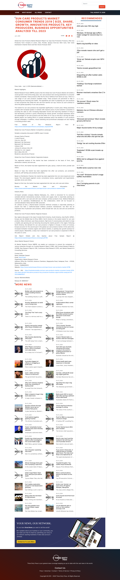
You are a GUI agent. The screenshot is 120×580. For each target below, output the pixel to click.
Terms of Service (64, 571)
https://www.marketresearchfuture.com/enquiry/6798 (31, 238)
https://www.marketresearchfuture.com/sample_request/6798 (34, 126)
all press (38, 12)
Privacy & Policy (75, 571)
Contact (48, 12)
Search (102, 6)
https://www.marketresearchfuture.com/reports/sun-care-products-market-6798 (40, 188)
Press (41, 571)
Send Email (22, 257)
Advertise (47, 571)
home (17, 12)
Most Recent (27, 12)
